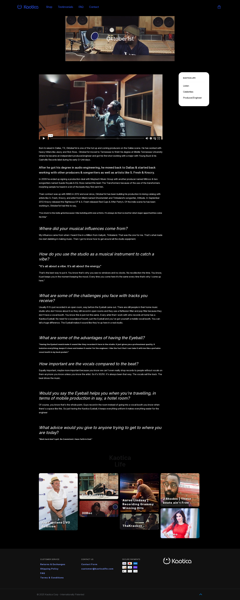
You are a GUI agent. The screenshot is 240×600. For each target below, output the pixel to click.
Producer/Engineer (192, 97)
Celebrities (188, 91)
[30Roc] (98, 516)
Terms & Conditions (52, 577)
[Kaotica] (27, 7)
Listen (186, 85)
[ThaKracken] (139, 529)
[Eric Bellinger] (98, 498)
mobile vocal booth (141, 318)
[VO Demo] (180, 537)
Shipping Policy (49, 568)
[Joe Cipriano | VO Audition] (58, 529)
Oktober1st (71, 148)
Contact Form (89, 564)
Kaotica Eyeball (46, 318)
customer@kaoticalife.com (97, 568)
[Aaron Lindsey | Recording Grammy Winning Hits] (139, 511)
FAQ (42, 573)
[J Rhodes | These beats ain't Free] (180, 505)
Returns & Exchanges (52, 564)
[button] (219, 7)
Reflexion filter (126, 311)
